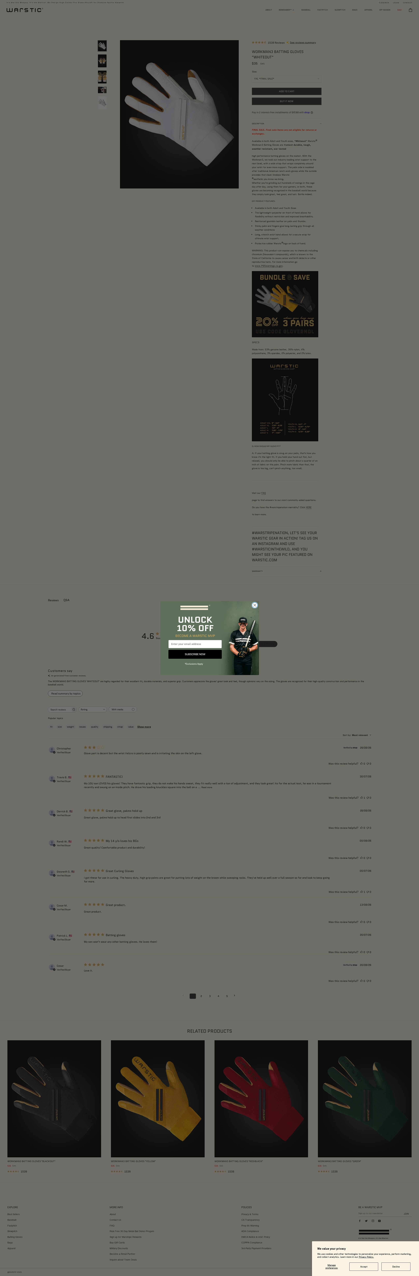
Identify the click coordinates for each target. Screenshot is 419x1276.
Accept (363, 1266)
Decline (396, 1266)
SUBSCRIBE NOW (195, 654)
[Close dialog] (255, 605)
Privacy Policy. (366, 1257)
